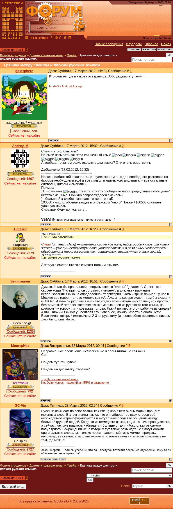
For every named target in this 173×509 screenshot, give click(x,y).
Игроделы (134, 44)
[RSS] (70, 38)
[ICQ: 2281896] (62, 459)
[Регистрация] (39, 38)
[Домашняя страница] (55, 459)
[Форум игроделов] (27, 38)
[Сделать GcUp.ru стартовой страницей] (56, 38)
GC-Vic (20, 405)
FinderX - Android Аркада (65, 86)
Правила (151, 44)
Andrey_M (20, 146)
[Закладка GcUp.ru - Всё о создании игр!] (61, 38)
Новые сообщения (109, 44)
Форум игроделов (13, 55)
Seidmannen (20, 281)
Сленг (46, 244)
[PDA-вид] (65, 38)
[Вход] (52, 38)
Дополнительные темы (46, 55)
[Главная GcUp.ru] (13, 38)
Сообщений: (24, 131)
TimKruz (20, 229)
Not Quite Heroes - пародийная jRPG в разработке (75, 382)
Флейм (72, 55)
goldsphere (24, 71)
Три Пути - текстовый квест (59, 379)
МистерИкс (20, 346)
